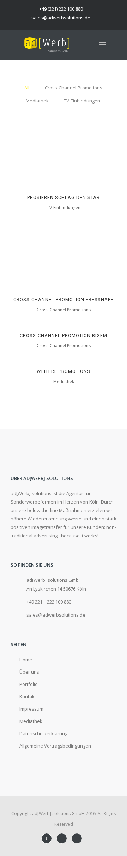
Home (25, 659)
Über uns (29, 672)
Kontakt (27, 696)
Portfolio (28, 684)
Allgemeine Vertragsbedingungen (55, 746)
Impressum (31, 709)
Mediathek (30, 721)
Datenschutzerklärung (43, 733)
